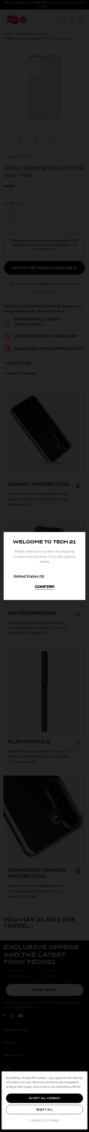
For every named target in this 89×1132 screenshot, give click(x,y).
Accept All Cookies (44, 1098)
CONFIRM (44, 587)
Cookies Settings (44, 1120)
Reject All (44, 1109)
